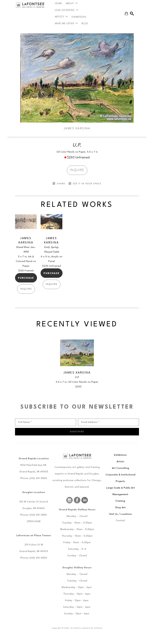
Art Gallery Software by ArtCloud (86, 628)
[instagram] (69, 500)
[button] (72, 3)
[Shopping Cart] (126, 13)
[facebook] (77, 500)
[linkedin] (84, 500)
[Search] (132, 13)
